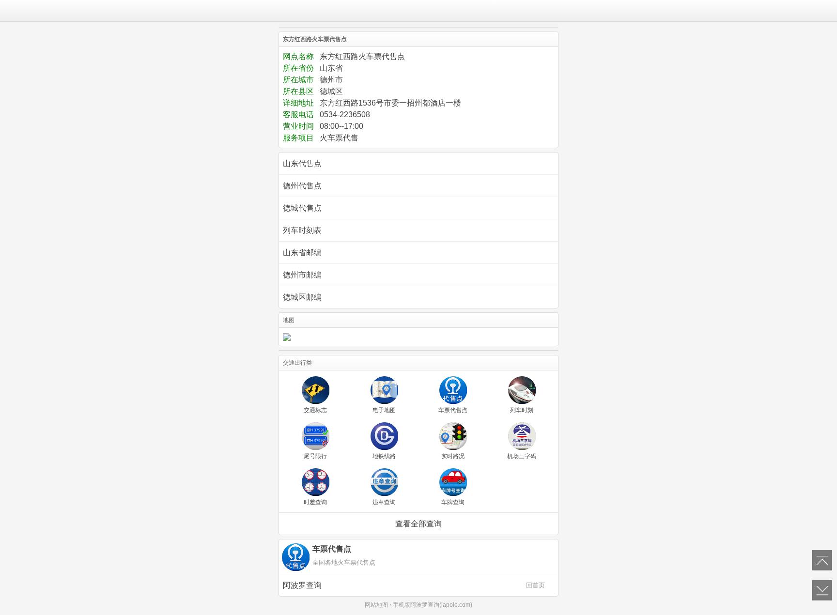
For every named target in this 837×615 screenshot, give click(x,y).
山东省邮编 (302, 252)
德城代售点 (302, 208)
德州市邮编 (302, 275)
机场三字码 (521, 456)
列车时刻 (521, 410)
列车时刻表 (302, 230)
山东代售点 (302, 163)
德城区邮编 (302, 297)
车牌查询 (453, 502)
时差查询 (315, 502)
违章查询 (384, 502)
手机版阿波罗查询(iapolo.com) (432, 604)
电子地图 (384, 410)
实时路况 (453, 456)
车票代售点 (452, 410)
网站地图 (376, 604)
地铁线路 (384, 456)
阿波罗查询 (414, 585)
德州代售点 (302, 186)
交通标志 (315, 410)
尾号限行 (315, 456)
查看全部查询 (418, 524)
